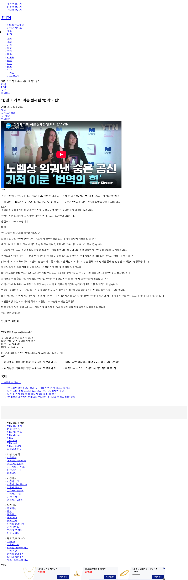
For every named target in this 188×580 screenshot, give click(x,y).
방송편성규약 (14, 470)
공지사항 (11, 508)
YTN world (12, 443)
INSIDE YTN (13, 429)
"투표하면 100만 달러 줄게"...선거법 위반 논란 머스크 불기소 (38, 388)
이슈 (9, 69)
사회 (9, 45)
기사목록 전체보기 (11, 382)
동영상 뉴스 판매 (16, 553)
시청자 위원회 (14, 487)
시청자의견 (13, 481)
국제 (9, 51)
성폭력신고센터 (15, 500)
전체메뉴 (6, 93)
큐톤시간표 (13, 544)
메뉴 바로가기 (14, 3)
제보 (9, 31)
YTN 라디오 (13, 435)
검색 (3, 84)
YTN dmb (12, 440)
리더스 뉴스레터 (15, 523)
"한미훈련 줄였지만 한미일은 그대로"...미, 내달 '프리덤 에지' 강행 (41, 397)
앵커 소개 (12, 520)
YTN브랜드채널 (15, 24)
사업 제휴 (12, 550)
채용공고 (11, 514)
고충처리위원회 (15, 490)
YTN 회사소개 (14, 426)
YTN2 (10, 438)
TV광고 (11, 541)
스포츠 (10, 57)
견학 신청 (12, 496)
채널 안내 (12, 517)
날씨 (9, 66)
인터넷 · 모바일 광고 (17, 547)
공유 (3, 90)
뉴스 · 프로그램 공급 (17, 560)
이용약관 (11, 457)
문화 (9, 54)
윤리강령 (11, 473)
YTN (6, 17)
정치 (9, 39)
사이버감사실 (14, 493)
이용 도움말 (13, 533)
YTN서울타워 (14, 446)
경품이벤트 (13, 527)
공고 (9, 511)
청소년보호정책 (15, 463)
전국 (9, 48)
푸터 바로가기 (14, 10)
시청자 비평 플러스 (17, 484)
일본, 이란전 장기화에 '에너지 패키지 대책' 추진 (32, 394)
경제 (9, 42)
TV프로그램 (13, 76)
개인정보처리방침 (16, 460)
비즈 (9, 63)
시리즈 (10, 72)
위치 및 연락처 (14, 530)
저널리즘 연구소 (15, 449)
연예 (9, 60)
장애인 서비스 (14, 28)
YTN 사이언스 (14, 432)
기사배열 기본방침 (16, 466)
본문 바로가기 (14, 7)
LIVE (9, 34)
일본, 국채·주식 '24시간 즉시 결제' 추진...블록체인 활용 (35, 391)
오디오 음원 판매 (16, 557)
